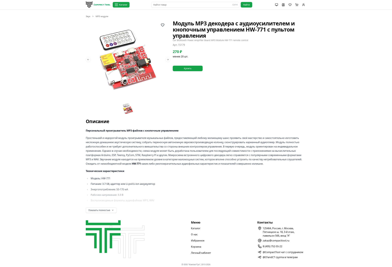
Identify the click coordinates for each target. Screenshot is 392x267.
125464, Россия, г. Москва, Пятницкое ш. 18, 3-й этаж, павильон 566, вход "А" (278, 232)
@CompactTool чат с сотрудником (283, 252)
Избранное (197, 240)
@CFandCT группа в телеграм (280, 257)
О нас (194, 234)
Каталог (195, 228)
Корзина (196, 246)
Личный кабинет (201, 252)
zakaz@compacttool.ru (276, 240)
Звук (88, 16)
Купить (187, 68)
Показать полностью (99, 210)
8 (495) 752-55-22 (272, 246)
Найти (246, 4)
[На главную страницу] (98, 5)
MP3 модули (102, 16)
